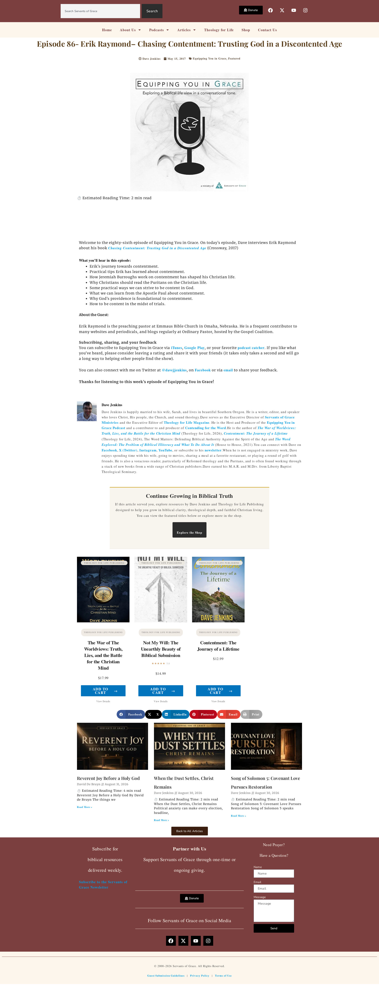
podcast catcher (251, 347)
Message (260, 897)
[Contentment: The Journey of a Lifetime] (218, 590)
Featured (234, 58)
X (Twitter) (128, 450)
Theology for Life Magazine (186, 422)
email (228, 370)
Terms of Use (223, 975)
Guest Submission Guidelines (166, 975)
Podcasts (156, 29)
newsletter (213, 450)
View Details (103, 701)
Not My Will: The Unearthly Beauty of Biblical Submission (161, 649)
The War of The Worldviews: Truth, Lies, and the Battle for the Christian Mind (103, 655)
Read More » (84, 807)
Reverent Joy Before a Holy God (108, 778)
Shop (246, 29)
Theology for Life (219, 29)
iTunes (176, 347)
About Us (128, 29)
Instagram (148, 450)
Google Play (194, 347)
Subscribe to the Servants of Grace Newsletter (103, 884)
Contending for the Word (205, 427)
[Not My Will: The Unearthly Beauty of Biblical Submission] (160, 590)
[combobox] (100, 11)
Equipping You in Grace (209, 58)
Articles (184, 29)
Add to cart (105, 690)
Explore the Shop (189, 532)
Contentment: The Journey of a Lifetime (256, 433)
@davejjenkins (174, 370)
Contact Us (267, 29)
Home (107, 29)
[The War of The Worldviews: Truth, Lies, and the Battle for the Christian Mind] (103, 590)
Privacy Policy (199, 975)
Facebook (203, 370)
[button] (131, 714)
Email (257, 882)
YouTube (165, 450)
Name (258, 867)
